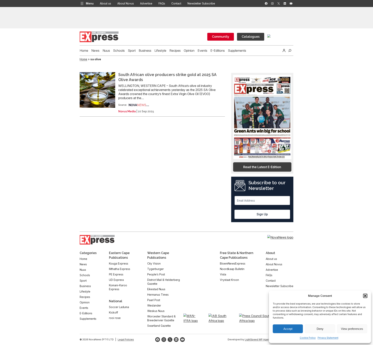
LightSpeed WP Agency (258, 339)
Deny (320, 328)
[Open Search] (289, 50)
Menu (90, 3)
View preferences (352, 328)
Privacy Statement (328, 337)
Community (220, 36)
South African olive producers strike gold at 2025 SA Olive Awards (167, 77)
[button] (365, 296)
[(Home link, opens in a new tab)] (97, 240)
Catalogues (251, 36)
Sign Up (262, 214)
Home (83, 59)
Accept (287, 328)
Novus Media (127, 111)
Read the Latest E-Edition (262, 167)
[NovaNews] (139, 105)
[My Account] (284, 50)
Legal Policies (126, 339)
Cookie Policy (308, 337)
